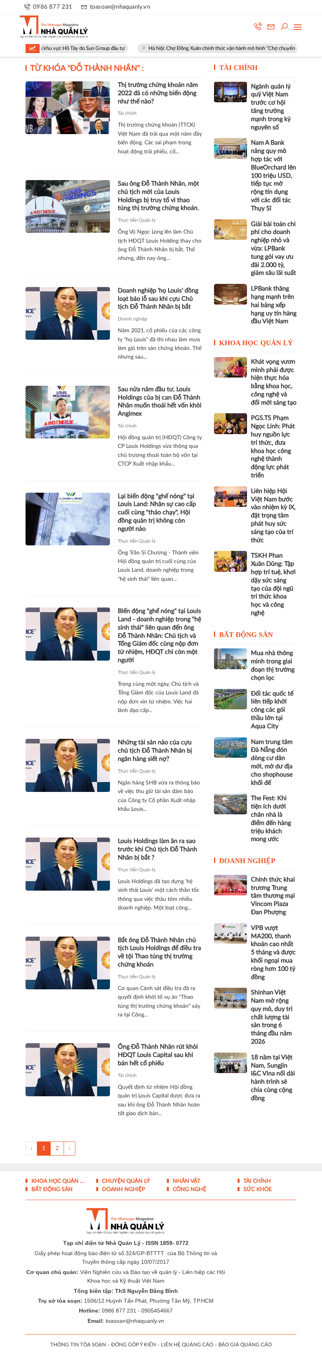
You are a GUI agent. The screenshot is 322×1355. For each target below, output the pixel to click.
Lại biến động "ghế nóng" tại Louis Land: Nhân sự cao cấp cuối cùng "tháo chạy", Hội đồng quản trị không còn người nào (157, 512)
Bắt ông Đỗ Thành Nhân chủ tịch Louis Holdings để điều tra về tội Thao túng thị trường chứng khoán (159, 952)
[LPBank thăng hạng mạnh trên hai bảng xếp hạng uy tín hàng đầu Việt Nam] (230, 294)
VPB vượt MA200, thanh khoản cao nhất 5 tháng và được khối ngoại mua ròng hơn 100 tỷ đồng (273, 952)
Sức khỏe (257, 1189)
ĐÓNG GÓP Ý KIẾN (133, 1345)
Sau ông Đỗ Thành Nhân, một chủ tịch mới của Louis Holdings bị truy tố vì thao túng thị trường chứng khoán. (158, 195)
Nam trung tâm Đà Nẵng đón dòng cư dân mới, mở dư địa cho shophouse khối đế (272, 762)
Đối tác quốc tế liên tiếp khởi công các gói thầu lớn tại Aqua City (272, 709)
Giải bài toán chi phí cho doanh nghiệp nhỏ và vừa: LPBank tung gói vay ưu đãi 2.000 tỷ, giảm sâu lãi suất (273, 248)
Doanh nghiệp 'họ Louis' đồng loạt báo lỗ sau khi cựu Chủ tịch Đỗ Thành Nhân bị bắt (158, 298)
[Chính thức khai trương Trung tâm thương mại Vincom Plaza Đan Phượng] (230, 885)
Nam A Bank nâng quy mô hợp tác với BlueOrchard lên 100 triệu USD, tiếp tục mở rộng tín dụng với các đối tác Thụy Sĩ (273, 175)
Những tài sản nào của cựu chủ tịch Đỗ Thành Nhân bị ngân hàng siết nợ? (155, 750)
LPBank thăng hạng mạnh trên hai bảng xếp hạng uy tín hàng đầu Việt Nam (273, 304)
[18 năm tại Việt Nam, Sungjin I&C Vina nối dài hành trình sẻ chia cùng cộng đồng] (230, 1063)
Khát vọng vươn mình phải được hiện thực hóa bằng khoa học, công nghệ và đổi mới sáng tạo (273, 382)
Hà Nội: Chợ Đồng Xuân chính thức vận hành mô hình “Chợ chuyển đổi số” (207, 48)
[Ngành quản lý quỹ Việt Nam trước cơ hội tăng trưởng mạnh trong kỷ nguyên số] (230, 92)
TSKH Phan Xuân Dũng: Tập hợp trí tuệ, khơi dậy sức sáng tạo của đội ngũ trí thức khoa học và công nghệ (273, 584)
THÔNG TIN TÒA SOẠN (78, 1345)
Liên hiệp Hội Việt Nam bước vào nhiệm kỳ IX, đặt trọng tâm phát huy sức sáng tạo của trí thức (273, 515)
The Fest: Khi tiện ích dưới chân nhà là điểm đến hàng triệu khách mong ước (271, 818)
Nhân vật (185, 1181)
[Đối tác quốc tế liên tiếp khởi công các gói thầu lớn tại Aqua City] (230, 699)
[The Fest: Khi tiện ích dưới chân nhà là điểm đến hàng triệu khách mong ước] (230, 803)
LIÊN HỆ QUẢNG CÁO (187, 1345)
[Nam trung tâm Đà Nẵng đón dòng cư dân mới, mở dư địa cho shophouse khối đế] (230, 747)
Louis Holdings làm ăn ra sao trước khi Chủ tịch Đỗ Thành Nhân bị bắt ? (157, 849)
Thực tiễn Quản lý (137, 220)
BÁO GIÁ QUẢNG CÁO (245, 1345)
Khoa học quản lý (256, 343)
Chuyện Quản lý (125, 1181)
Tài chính (127, 113)
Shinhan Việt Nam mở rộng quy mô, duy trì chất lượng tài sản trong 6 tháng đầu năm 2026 (272, 1017)
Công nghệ (188, 1189)
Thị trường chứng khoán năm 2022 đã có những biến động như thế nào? (158, 93)
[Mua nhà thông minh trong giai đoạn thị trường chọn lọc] (230, 658)
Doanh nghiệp (132, 319)
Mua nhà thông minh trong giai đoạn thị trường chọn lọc (273, 665)
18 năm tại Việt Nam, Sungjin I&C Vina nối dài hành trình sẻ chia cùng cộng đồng (273, 1077)
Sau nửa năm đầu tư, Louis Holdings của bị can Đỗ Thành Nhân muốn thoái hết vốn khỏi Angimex (159, 401)
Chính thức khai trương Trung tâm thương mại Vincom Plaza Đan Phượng (273, 895)
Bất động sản (246, 635)
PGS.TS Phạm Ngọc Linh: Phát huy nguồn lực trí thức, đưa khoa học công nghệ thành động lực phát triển (273, 447)
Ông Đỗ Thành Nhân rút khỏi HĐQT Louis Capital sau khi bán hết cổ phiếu (158, 1055)
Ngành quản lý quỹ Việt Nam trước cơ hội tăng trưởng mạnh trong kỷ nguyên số (271, 107)
